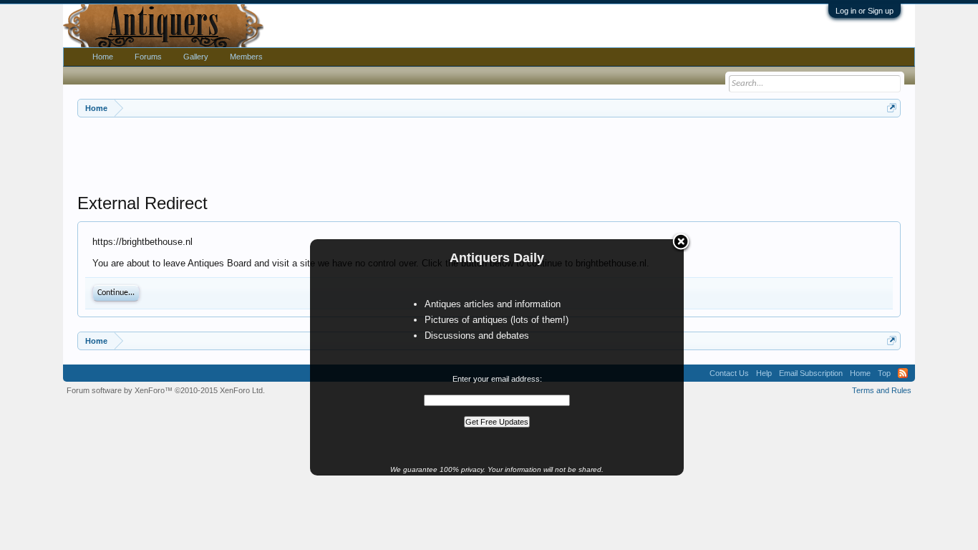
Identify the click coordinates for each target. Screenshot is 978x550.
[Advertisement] (489, 157)
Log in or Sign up (865, 10)
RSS (903, 373)
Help (764, 373)
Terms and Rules (881, 390)
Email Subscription (811, 373)
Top (884, 373)
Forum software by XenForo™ (166, 390)
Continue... (116, 293)
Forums (148, 56)
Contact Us (729, 373)
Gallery (195, 56)
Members (246, 56)
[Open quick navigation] (891, 107)
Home (102, 56)
